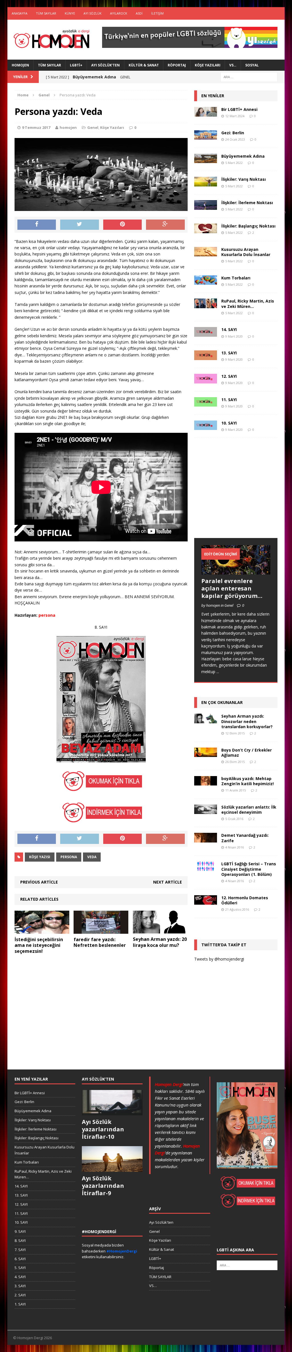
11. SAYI (229, 399)
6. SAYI (20, 1258)
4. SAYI (20, 1276)
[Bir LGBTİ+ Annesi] (205, 113)
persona (68, 856)
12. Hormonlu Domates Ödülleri (244, 900)
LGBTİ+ (76, 65)
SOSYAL (252, 65)
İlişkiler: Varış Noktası (243, 179)
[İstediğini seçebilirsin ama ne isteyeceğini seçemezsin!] (42, 930)
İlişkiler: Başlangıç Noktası (248, 226)
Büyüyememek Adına (243, 156)
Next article (167, 882)
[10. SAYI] (205, 426)
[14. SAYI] (205, 333)
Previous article (39, 882)
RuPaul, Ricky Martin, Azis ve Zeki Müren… (247, 303)
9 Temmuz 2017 (36, 127)
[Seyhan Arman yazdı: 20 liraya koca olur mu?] (160, 930)
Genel (92, 127)
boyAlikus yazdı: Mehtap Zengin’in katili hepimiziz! (247, 781)
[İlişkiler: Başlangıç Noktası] (205, 229)
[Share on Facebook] (36, 225)
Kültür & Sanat (144, 65)
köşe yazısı (39, 856)
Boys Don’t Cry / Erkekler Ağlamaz (246, 752)
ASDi (139, 13)
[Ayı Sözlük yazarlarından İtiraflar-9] (112, 1168)
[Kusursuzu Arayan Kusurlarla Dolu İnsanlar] (205, 253)
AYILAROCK (118, 13)
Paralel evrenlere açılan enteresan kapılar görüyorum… (231, 588)
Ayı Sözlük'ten (161, 1222)
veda (91, 856)
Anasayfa (19, 13)
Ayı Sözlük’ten (105, 65)
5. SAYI (20, 1267)
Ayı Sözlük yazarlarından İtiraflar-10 (103, 1129)
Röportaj (177, 65)
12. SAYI (229, 376)
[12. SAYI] (205, 380)
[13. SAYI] (205, 357)
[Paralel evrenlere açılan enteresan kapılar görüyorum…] (235, 571)
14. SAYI (229, 329)
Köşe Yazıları (207, 65)
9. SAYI (20, 1231)
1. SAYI (20, 1304)
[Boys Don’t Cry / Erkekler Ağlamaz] (205, 753)
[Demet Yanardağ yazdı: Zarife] (205, 839)
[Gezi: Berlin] (205, 136)
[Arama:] (248, 76)
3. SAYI (20, 1285)
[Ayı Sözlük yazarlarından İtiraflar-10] (112, 1112)
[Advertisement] (237, 493)
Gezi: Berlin (232, 132)
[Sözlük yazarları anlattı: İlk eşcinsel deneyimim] (205, 810)
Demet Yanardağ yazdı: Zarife (245, 838)
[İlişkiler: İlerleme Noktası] (205, 206)
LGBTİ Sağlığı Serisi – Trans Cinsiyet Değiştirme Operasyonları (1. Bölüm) (248, 869)
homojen (68, 127)
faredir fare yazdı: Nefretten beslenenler (100, 942)
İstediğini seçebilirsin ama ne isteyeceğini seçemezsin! (39, 945)
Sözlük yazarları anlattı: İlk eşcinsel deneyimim (248, 809)
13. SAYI (229, 353)
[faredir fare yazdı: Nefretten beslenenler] (101, 930)
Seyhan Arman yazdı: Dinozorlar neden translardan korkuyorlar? (247, 721)
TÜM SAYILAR (46, 13)
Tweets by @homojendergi (219, 959)
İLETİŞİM (157, 13)
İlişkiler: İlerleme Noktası (247, 202)
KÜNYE (70, 13)
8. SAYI (20, 1240)
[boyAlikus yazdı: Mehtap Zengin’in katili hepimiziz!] (205, 782)
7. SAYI (20, 1249)
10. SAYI (229, 423)
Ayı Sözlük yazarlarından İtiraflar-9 (103, 1185)
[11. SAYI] (205, 403)
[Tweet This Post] (79, 225)
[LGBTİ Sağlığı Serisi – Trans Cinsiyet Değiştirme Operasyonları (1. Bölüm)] (205, 867)
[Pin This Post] (122, 225)
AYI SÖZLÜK (93, 13)
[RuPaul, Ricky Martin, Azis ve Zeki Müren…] (205, 305)
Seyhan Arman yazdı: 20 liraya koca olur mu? (160, 942)
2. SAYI (20, 1295)
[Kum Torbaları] (205, 281)
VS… (232, 65)
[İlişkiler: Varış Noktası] (205, 183)
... (217, 671)
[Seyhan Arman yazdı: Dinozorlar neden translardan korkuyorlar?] (205, 719)
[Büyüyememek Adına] (205, 160)
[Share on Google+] (165, 225)
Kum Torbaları (235, 278)
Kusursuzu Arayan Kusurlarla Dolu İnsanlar (245, 252)
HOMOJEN (20, 65)
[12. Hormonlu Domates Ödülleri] (205, 901)
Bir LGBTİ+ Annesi (239, 109)
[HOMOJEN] (51, 39)
